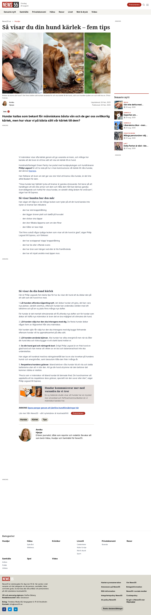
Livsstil (80, 541)
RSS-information (108, 591)
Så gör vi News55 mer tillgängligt (135, 601)
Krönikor (56, 541)
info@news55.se (16, 604)
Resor (61, 12)
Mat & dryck (82, 12)
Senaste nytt (10, 12)
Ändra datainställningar (113, 609)
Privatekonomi (39, 12)
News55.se (6, 21)
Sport (79, 554)
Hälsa (52, 12)
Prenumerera (134, 5)
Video (94, 12)
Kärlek (35, 419)
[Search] (143, 4)
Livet (70, 12)
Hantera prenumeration (111, 583)
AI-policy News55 (108, 600)
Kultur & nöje (81, 547)
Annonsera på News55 (110, 587)
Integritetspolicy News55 (111, 596)
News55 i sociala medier (136, 591)
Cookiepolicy (131, 596)
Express (32, 171)
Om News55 (131, 583)
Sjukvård (30, 545)
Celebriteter (81, 545)
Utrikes (5, 568)
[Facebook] (4, 609)
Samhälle (24, 12)
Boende (105, 545)
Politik (4, 565)
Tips (45, 419)
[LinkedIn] (16, 609)
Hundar (23, 419)
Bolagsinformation (134, 587)
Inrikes (4, 562)
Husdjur (17, 21)
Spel (29, 559)
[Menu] (147, 4)
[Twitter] (10, 609)
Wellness (30, 547)
